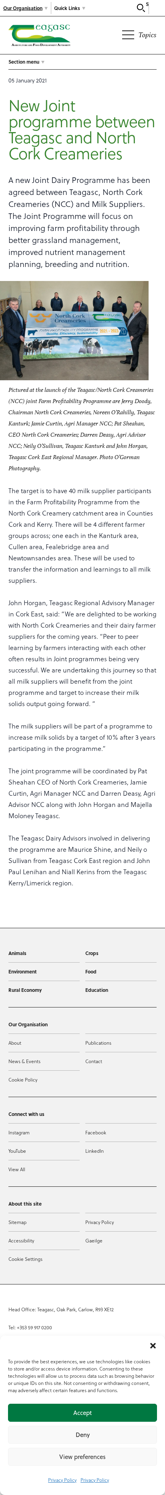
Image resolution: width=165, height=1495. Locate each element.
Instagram (19, 1132)
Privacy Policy (62, 1479)
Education (96, 989)
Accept (82, 1413)
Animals (17, 953)
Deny (83, 1435)
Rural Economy (25, 989)
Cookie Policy (22, 1079)
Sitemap (17, 1222)
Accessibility (21, 1240)
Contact (93, 1061)
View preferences (82, 1457)
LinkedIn (94, 1150)
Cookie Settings (25, 1258)
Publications (98, 1042)
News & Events (24, 1061)
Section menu (23, 61)
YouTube (17, 1150)
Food (91, 971)
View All (16, 1169)
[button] (153, 1346)
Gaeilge (94, 1240)
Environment (22, 971)
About (14, 1042)
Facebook (95, 1132)
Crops (92, 953)
